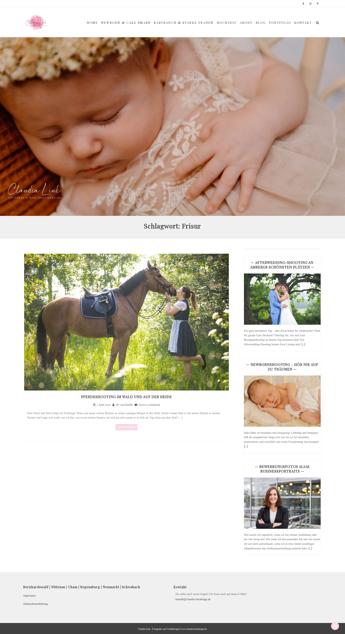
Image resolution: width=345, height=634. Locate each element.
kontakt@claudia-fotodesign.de (193, 599)
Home (92, 23)
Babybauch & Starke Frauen (184, 23)
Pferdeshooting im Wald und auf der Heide (126, 396)
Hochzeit (227, 23)
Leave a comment (149, 405)
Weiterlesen (126, 427)
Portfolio (280, 23)
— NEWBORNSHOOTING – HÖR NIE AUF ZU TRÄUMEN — (282, 367)
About (246, 23)
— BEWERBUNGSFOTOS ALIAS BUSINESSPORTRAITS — (282, 469)
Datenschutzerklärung (35, 603)
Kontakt (303, 23)
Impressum (29, 595)
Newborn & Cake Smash (126, 23)
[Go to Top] (335, 626)
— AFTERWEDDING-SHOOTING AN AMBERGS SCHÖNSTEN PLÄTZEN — (282, 264)
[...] (303, 344)
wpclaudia (126, 405)
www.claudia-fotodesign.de (194, 629)
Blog (261, 23)
